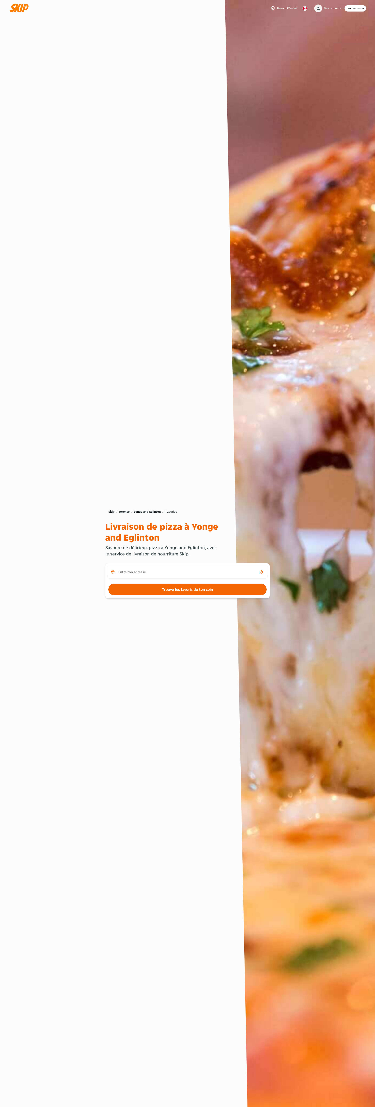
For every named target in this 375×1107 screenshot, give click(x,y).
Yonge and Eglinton (147, 512)
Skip (111, 512)
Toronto (124, 512)
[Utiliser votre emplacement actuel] (261, 572)
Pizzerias (171, 512)
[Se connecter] (318, 8)
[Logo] (20, 8)
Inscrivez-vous (355, 8)
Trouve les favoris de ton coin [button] (187, 589)
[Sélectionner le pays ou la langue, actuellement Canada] (305, 8)
